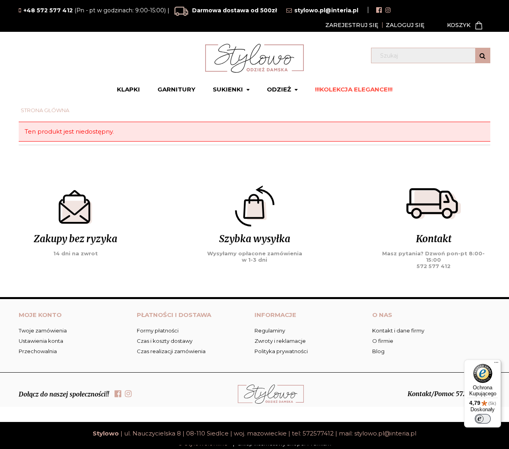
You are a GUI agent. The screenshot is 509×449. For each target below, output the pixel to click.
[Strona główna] (254, 58)
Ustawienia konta (41, 341)
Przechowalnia (38, 351)
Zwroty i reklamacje (280, 341)
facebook (379, 10)
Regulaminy (269, 330)
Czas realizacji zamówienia (171, 351)
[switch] (483, 419)
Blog (378, 351)
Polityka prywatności (281, 351)
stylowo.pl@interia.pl (385, 433)
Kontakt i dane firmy (398, 330)
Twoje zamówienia (43, 330)
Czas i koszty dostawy (164, 341)
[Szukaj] (482, 55)
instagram (388, 10)
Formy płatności (158, 330)
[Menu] (496, 364)
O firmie (382, 341)
